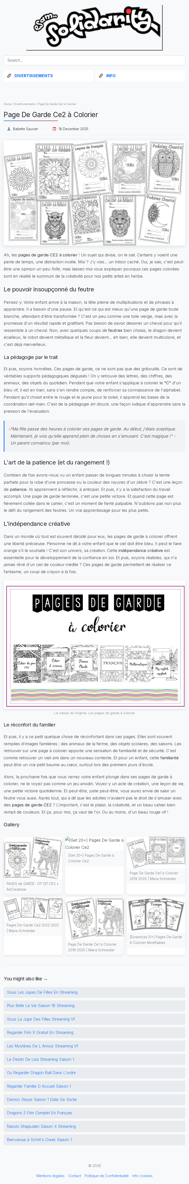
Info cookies (142, 1176)
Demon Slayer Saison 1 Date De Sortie (42, 1099)
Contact (74, 1176)
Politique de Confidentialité (107, 1176)
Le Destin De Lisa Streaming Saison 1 (40, 1059)
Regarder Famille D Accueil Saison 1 (39, 1086)
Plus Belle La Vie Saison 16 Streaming (41, 1005)
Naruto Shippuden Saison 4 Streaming (41, 1126)
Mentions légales (50, 1176)
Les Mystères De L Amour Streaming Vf (42, 1045)
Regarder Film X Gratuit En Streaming (40, 1032)
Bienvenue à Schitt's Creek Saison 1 (39, 1139)
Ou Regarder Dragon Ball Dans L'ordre (41, 1072)
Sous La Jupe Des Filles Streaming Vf (41, 1019)
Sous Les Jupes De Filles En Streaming (42, 992)
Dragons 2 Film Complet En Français (39, 1112)
